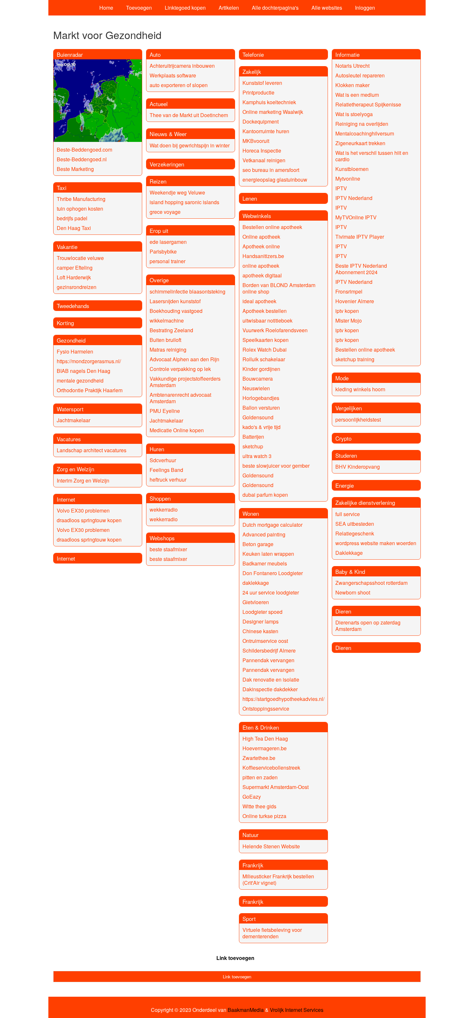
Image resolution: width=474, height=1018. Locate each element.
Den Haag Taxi (74, 228)
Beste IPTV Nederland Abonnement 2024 (361, 269)
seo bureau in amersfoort (270, 170)
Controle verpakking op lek (180, 369)
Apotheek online (261, 246)
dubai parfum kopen (265, 494)
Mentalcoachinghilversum (364, 133)
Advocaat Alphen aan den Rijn (184, 359)
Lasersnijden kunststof (175, 301)
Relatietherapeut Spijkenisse (368, 104)
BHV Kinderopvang (357, 466)
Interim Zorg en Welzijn (83, 480)
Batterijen (253, 436)
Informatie (347, 54)
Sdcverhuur (163, 460)
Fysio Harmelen (75, 351)
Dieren (343, 611)
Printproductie (258, 92)
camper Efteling (75, 267)
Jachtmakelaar (73, 420)
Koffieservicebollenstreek (271, 767)
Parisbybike (163, 251)
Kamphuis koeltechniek (269, 102)
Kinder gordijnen (261, 369)
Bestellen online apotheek (272, 227)
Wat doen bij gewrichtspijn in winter (190, 145)
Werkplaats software (173, 75)
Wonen (250, 513)
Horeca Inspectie (261, 150)
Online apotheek (261, 236)
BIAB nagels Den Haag (83, 370)
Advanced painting (263, 534)
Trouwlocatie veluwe (80, 258)
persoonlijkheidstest (358, 419)
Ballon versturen (261, 407)
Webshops (162, 538)
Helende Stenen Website (271, 846)
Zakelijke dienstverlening (365, 502)
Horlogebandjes (260, 398)
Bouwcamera (257, 378)
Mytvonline (347, 178)
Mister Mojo (348, 320)
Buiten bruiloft (165, 340)
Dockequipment (260, 121)
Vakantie (67, 247)
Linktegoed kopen (185, 7)
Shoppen (160, 498)
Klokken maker (352, 85)
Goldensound (257, 417)
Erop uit (159, 230)
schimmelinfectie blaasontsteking (187, 291)
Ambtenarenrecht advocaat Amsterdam (180, 398)
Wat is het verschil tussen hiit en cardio (371, 156)
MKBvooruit (255, 141)
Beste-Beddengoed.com (84, 149)
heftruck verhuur (168, 479)
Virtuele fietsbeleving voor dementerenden (272, 933)
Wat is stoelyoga (354, 114)
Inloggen (365, 7)
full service (347, 514)
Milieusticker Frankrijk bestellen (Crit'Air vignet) (278, 879)
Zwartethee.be (258, 758)
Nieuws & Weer (168, 134)
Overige (159, 280)
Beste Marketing (75, 169)
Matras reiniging (168, 349)
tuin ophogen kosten (80, 208)
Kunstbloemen (352, 169)
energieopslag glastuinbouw (274, 179)
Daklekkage (349, 552)
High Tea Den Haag (265, 738)
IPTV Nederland (353, 198)
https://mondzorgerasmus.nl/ (89, 361)
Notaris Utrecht (352, 65)
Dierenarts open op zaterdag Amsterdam (367, 626)
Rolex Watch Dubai (264, 349)
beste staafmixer (168, 549)
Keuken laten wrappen (268, 553)
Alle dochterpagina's (275, 7)
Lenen (249, 198)
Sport (249, 918)
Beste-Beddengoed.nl (82, 159)
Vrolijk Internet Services (296, 1010)
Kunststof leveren (262, 82)
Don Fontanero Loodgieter (272, 573)
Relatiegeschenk (354, 533)
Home (106, 7)
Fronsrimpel (348, 291)
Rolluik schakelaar (263, 359)
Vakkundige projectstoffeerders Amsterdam (185, 382)
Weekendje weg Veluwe (177, 192)
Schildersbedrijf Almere (269, 650)
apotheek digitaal (262, 275)
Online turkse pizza (264, 816)
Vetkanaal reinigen (263, 160)
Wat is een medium (357, 94)
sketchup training (354, 359)
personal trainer (167, 261)
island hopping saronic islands (184, 202)
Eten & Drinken (260, 727)
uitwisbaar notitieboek (267, 320)
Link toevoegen (235, 958)
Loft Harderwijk (74, 277)
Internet (66, 499)
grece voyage (165, 211)
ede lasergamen (168, 241)
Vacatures (69, 439)
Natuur (250, 835)
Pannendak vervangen (268, 660)
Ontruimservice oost (265, 640)
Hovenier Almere (354, 301)
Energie (344, 485)
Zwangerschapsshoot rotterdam (371, 582)
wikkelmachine (167, 320)
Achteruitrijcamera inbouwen (182, 65)
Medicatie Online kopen (177, 430)
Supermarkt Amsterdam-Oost (275, 787)
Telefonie (253, 54)
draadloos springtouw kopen (89, 520)
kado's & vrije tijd (261, 427)
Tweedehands (73, 306)
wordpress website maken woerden (375, 543)
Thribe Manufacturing (81, 199)
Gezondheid (71, 340)
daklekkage (255, 582)
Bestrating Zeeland (171, 330)
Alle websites (326, 7)
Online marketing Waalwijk (272, 111)
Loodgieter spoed (262, 611)
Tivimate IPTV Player (359, 236)
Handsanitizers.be (263, 256)
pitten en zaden (260, 777)
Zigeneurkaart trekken (360, 143)
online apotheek (260, 265)
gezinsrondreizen (76, 287)
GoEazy (251, 796)
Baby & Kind (350, 571)
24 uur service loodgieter (270, 592)
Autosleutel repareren (360, 75)
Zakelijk (251, 71)
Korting (65, 323)
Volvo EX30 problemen (83, 510)
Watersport (70, 409)
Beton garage (257, 544)
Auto (155, 54)
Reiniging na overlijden (361, 123)
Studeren (346, 455)
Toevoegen (139, 7)
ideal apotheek (259, 301)
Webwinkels (256, 216)
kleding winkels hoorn (360, 389)
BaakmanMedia (246, 1010)
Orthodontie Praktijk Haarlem (90, 390)
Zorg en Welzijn (75, 469)
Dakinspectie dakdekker (270, 689)
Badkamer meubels (264, 563)
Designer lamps (260, 621)
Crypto (343, 438)
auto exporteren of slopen (179, 85)
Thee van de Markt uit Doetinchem (189, 115)
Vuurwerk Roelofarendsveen (275, 330)
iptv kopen (347, 310)
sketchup (252, 446)
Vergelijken (348, 408)
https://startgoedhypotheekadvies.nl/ (283, 699)
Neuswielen (256, 388)
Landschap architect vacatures (91, 450)
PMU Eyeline (165, 410)
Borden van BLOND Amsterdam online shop (278, 288)
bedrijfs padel (72, 218)
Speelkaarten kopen (265, 340)
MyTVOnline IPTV (356, 217)
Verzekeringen (167, 164)
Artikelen (229, 7)
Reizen (158, 181)
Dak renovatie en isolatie (270, 679)
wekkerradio (164, 509)
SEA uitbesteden (354, 523)
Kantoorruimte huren (265, 131)
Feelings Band (166, 470)
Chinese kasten (260, 631)
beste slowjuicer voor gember (276, 465)
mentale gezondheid (80, 380)
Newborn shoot (352, 592)
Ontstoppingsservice (265, 708)
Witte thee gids (259, 806)
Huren (157, 449)
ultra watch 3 (257, 456)
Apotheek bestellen (264, 310)
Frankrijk (252, 865)
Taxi (61, 188)
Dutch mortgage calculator (272, 524)
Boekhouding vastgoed (176, 310)
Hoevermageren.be (264, 748)
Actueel (159, 104)
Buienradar (70, 54)
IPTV (341, 188)
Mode (342, 378)
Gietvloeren (255, 602)
